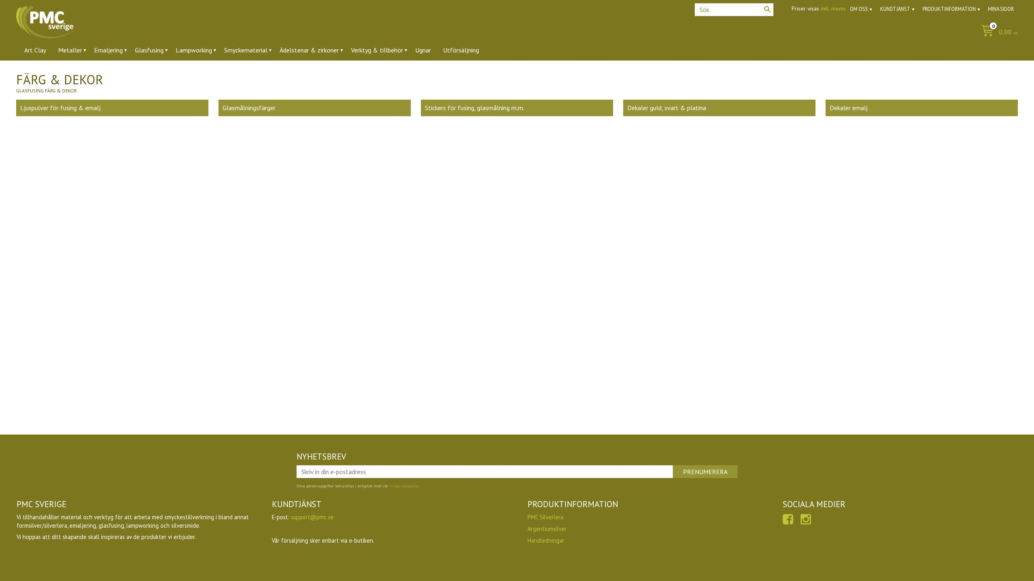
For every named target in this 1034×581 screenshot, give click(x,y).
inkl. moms (833, 8)
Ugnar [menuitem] (423, 50)
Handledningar (546, 540)
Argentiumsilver (547, 529)
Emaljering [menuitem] (108, 50)
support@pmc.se (312, 517)
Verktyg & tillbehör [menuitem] (377, 50)
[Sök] (767, 9)
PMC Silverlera (545, 517)
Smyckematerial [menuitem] (245, 50)
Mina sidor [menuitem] (1001, 9)
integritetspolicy (404, 486)
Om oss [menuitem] (859, 9)
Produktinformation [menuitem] (949, 9)
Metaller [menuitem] (70, 50)
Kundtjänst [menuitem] (895, 9)
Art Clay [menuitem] (35, 50)
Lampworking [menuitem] (194, 50)
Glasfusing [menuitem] (149, 50)
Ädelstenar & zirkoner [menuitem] (309, 50)
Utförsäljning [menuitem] (461, 50)
